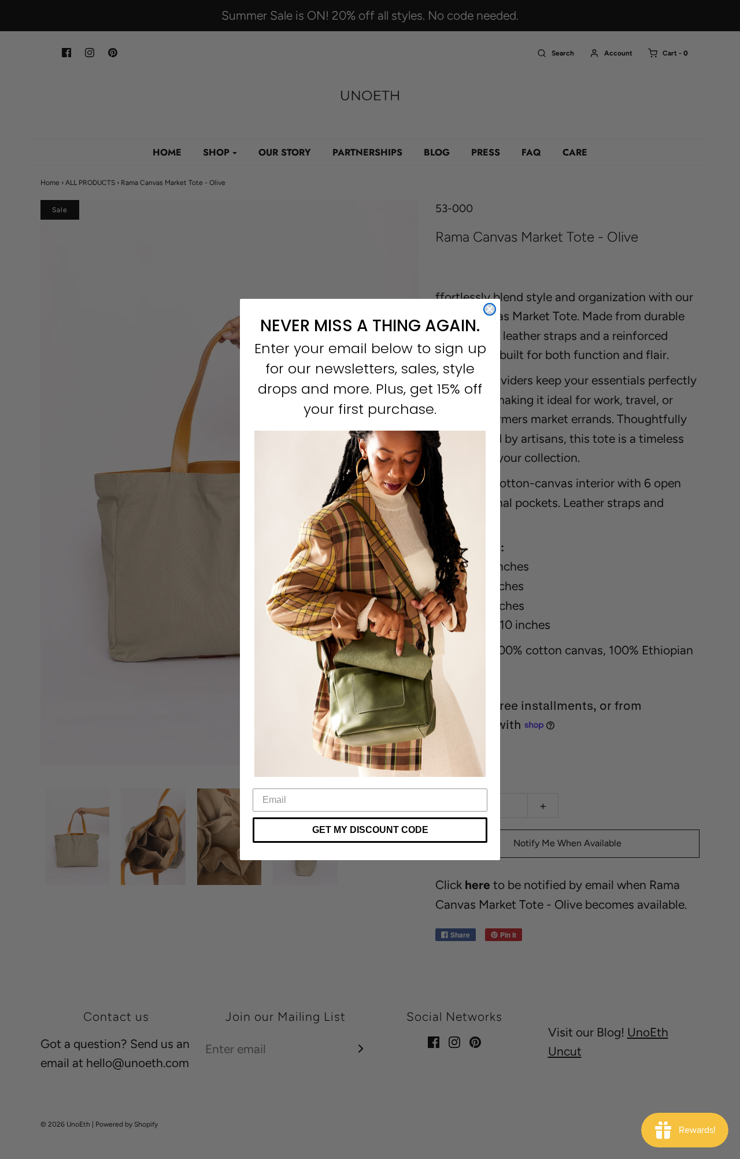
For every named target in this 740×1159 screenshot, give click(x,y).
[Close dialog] (489, 309)
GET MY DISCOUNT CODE (370, 830)
